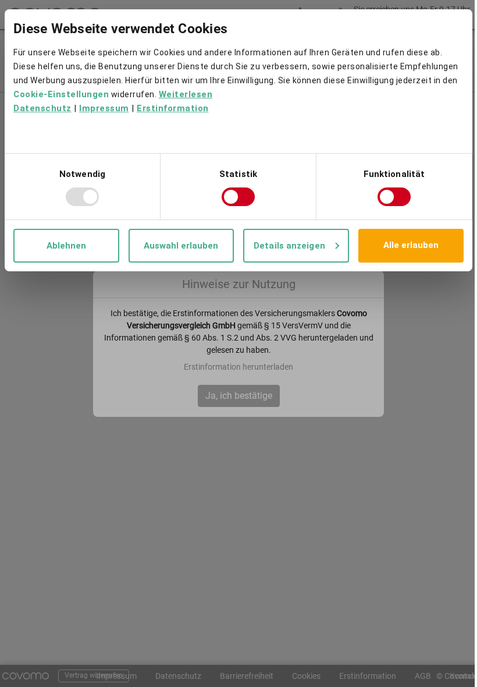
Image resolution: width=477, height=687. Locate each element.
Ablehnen (66, 245)
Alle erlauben (411, 245)
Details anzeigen (289, 245)
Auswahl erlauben (181, 245)
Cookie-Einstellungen (61, 94)
